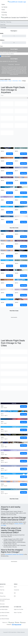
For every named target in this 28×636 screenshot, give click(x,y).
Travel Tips (4, 14)
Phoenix (21, 523)
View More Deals (14, 227)
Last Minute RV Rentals (4, 618)
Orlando (16, 523)
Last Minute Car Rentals (4, 612)
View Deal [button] (9, 153)
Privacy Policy (11, 64)
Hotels (3, 9)
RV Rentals (4, 12)
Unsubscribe (16, 589)
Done (26, 46)
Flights (3, 4)
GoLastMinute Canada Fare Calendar (14, 554)
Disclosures (17, 64)
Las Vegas (3, 525)
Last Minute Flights (4, 609)
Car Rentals (4, 7)
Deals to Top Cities (17, 612)
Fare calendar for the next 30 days (8, 51)
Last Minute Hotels (3, 615)
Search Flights (14, 49)
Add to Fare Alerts (5, 56)
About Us (2, 586)
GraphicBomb (13, 632)
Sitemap (1, 593)
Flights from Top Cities (18, 609)
